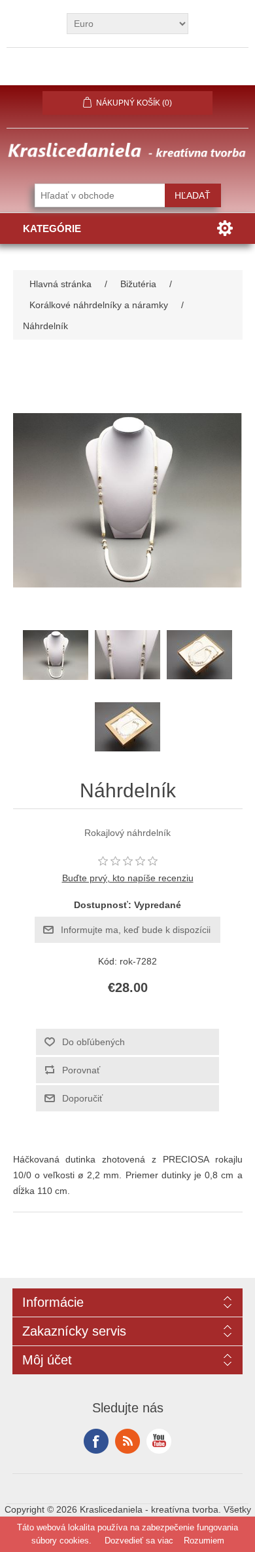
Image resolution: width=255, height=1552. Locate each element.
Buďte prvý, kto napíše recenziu (128, 878)
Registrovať (53, 72)
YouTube (158, 1441)
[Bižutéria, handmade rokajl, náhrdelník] (55, 655)
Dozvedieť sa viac (139, 1540)
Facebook (96, 1441)
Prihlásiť (127, 72)
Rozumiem (204, 1540)
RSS (127, 1441)
